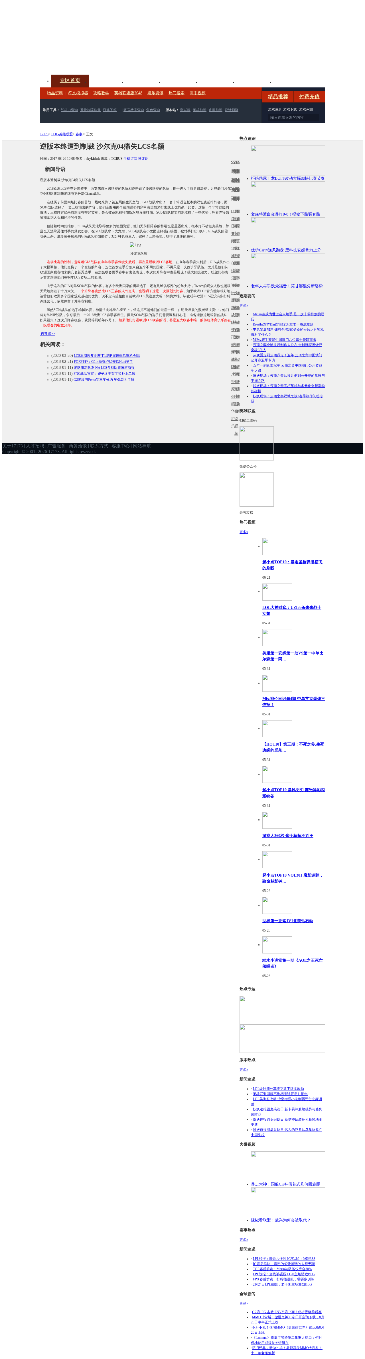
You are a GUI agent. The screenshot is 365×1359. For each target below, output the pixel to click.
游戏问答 (110, 110)
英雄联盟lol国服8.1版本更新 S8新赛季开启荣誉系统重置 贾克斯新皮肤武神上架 (84, 61)
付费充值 (309, 96)
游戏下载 (290, 109)
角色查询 (153, 110)
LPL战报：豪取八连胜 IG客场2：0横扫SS (284, 1259)
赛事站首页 (239, 226)
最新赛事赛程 (239, 348)
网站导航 (142, 445)
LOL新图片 (233, 274)
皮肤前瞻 (215, 110)
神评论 (143, 159)
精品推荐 (278, 96)
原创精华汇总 (232, 407)
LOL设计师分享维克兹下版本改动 (278, 1089)
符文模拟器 (78, 93)
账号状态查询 (133, 110)
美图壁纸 (255, 82)
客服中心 (120, 445)
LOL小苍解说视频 (235, 367)
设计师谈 (231, 110)
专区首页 (70, 80)
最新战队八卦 (232, 363)
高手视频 (198, 93)
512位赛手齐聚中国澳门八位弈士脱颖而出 (284, 340)
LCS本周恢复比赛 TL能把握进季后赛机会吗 (107, 356)
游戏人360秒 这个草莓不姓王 (287, 835)
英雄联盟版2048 (128, 93)
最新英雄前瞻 (237, 318)
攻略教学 (101, 93)
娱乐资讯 (155, 93)
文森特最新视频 (235, 315)
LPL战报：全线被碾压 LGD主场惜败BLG (284, 1274)
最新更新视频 (235, 230)
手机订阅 (130, 159)
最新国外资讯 (237, 230)
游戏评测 (306, 109)
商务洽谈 (78, 445)
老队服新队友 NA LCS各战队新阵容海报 (104, 368)
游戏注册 (275, 109)
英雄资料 (144, 82)
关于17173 (12, 445)
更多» (244, 306)
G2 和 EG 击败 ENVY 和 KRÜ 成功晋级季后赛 (287, 1312)
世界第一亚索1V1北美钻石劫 (287, 920)
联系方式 (99, 445)
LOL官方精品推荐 (233, 352)
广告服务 (56, 445)
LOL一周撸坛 (239, 389)
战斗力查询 (69, 110)
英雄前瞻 (199, 110)
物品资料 (55, 93)
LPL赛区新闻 (239, 263)
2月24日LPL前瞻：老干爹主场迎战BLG (282, 1284)
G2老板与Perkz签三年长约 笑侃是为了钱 (104, 380)
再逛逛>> (48, 334)
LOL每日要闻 (232, 226)
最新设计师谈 (237, 363)
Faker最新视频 (235, 271)
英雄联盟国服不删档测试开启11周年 (280, 1094)
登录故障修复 (90, 110)
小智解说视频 (235, 415)
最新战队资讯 (232, 318)
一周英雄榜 (233, 308)
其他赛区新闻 (239, 304)
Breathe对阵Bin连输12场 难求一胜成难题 (283, 324)
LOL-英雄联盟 (62, 134)
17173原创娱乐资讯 (232, 270)
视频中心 (107, 82)
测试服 (185, 110)
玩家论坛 (292, 82)
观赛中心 (181, 82)
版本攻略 (218, 82)
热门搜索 (176, 93)
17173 (44, 134)
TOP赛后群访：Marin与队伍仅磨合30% (282, 1269)
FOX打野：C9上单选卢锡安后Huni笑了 (103, 362)
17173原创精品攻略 (233, 233)
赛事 (79, 134)
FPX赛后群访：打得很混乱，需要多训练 (283, 1279)
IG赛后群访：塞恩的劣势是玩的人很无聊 (284, 1264)
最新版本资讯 (237, 274)
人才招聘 (35, 445)
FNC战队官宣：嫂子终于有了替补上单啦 (104, 374)
